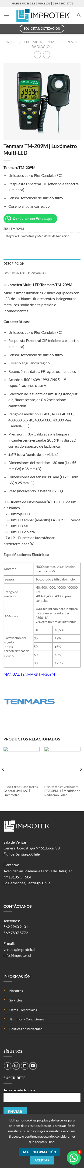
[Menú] (6, 15)
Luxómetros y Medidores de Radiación (50, 44)
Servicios (15, 1000)
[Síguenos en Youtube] (33, 1066)
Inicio (12, 42)
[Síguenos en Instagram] (16, 1066)
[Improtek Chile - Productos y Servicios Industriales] (43, 15)
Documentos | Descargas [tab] (25, 273)
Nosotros (16, 991)
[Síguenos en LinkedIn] (24, 1066)
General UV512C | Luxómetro (17, 793)
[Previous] (3, 778)
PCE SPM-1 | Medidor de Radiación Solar (62, 793)
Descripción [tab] (14, 263)
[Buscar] (78, 15)
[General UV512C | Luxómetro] (22, 765)
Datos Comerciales (23, 1010)
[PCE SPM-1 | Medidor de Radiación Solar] (62, 765)
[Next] (80, 778)
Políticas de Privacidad (25, 1029)
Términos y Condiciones (26, 1019)
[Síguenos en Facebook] (7, 1066)
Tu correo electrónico (19, 1090)
